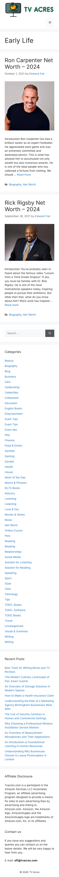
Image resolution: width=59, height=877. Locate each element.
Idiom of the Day (15, 477)
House (9, 472)
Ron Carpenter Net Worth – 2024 (29, 63)
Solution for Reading (17, 567)
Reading (10, 541)
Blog (7, 371)
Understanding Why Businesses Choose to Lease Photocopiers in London (25, 755)
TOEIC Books (13, 615)
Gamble (10, 450)
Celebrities (11, 392)
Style (8, 583)
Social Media (13, 557)
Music (8, 519)
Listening (10, 498)
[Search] (49, 333)
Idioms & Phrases (16, 482)
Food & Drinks (13, 445)
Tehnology (11, 594)
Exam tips (11, 429)
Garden (9, 461)
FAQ (7, 435)
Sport (8, 578)
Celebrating (12, 387)
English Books (13, 408)
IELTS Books (12, 488)
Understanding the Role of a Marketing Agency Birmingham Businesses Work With (29, 704)
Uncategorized (14, 626)
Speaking (10, 573)
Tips (7, 599)
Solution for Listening (18, 562)
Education (11, 403)
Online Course (13, 530)
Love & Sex (12, 509)
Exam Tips (11, 419)
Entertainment (14, 413)
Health (9, 466)
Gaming (9, 456)
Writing (9, 636)
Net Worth (29, 184)
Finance (10, 440)
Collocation (12, 397)
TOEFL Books (13, 604)
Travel (8, 620)
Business (10, 376)
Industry (10, 493)
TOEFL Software (15, 610)
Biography (15, 184)
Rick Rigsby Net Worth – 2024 (25, 205)
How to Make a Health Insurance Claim (29, 695)
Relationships (13, 551)
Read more (24, 174)
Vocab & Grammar (16, 631)
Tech (8, 588)
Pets (7, 535)
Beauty (9, 360)
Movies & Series (15, 514)
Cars (8, 381)
